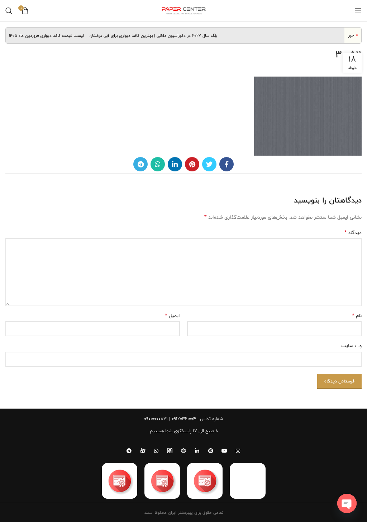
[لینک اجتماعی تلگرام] (140, 164)
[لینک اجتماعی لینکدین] (175, 164)
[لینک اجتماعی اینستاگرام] (238, 450)
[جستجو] (9, 11)
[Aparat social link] (142, 450)
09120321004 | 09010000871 (170, 419)
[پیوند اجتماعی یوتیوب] (224, 450)
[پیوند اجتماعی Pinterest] (192, 164)
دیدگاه (353, 232)
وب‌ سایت (351, 346)
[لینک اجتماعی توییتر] (209, 164)
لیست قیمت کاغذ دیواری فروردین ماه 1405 (50, 35)
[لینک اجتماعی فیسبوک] (226, 164)
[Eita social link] (170, 450)
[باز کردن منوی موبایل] (358, 11)
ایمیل (172, 315)
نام (357, 315)
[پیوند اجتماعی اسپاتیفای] (183, 450)
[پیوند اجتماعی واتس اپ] (158, 164)
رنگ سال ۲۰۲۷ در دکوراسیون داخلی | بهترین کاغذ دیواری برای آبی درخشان (157, 35)
